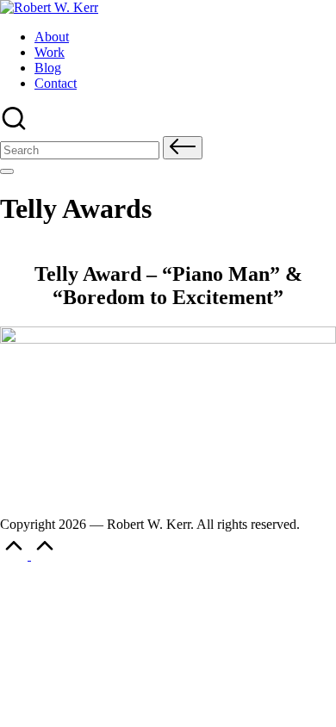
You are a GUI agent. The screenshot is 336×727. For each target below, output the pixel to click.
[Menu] (7, 171)
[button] (182, 147)
